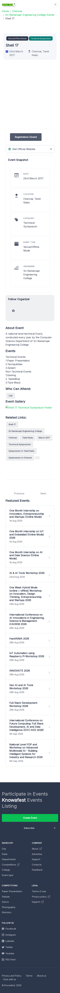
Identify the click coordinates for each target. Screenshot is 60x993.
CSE (10, 395)
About (35, 848)
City (4, 848)
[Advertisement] (30, 99)
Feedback (37, 869)
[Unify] (9, 4)
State (4, 854)
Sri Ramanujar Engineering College (25, 431)
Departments (9, 859)
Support (36, 859)
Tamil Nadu (27, 437)
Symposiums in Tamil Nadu (21, 451)
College (6, 869)
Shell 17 (12, 424)
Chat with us (9, 979)
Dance (5, 901)
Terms (29, 975)
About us (41, 975)
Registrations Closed (26, 136)
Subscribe (29, 828)
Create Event (30, 817)
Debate (6, 896)
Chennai (13, 437)
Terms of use (39, 891)
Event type (7, 875)
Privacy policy (39, 896)
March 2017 (44, 437)
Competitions (9, 864)
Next (43, 493)
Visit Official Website (23, 149)
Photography (8, 907)
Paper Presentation (12, 891)
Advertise (37, 854)
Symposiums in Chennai (20, 457)
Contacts (37, 864)
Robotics (6, 912)
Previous (19, 493)
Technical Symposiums (20, 444)
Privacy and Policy (11, 975)
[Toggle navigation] (55, 4)
